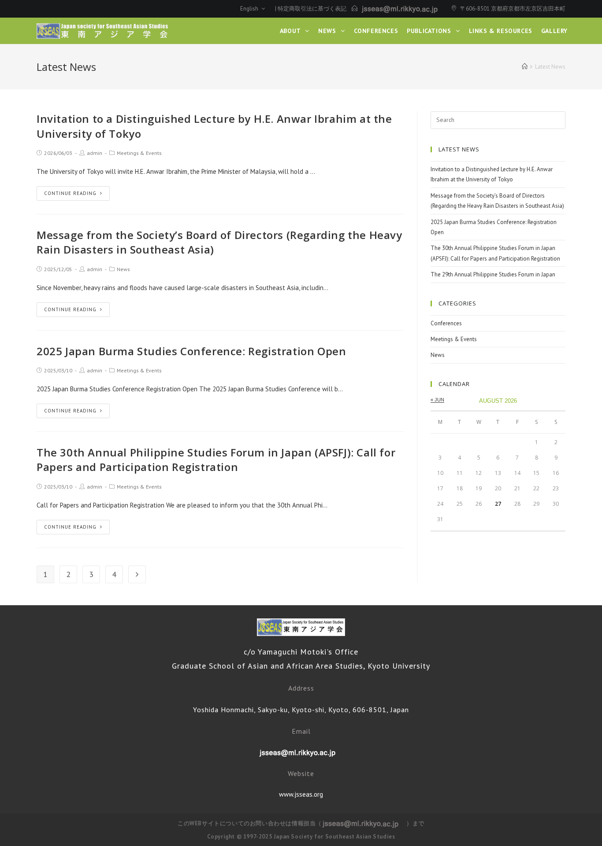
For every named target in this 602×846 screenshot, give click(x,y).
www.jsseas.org (301, 794)
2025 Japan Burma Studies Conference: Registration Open (191, 351)
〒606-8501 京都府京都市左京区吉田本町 (512, 8)
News (123, 269)
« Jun (437, 399)
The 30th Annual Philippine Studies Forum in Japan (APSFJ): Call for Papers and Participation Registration (216, 459)
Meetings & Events (139, 153)
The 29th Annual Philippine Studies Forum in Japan (493, 274)
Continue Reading (70, 193)
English (250, 8)
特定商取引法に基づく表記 (312, 8)
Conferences (446, 323)
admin (94, 153)
